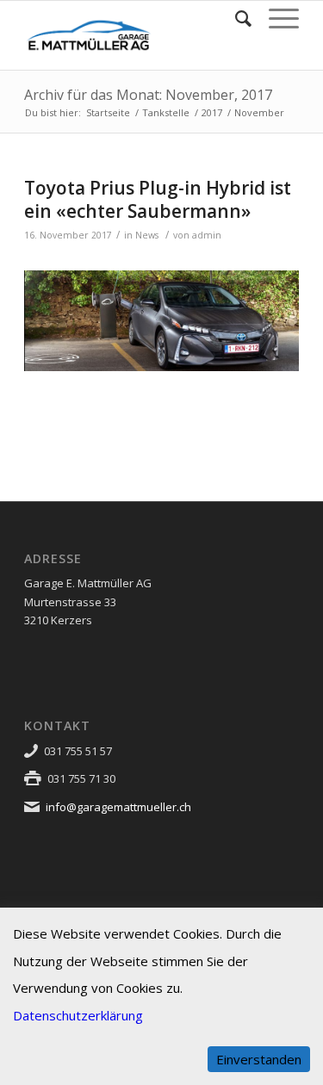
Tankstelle (165, 112)
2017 (212, 112)
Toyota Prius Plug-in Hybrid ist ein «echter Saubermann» (157, 199)
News (146, 235)
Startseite (108, 112)
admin (206, 235)
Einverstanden (258, 1059)
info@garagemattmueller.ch (118, 807)
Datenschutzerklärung (78, 1015)
